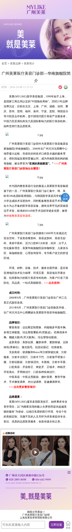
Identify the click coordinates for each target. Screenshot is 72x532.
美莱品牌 (15, 63)
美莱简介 (29, 63)
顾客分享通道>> (36, 511)
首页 (4, 63)
